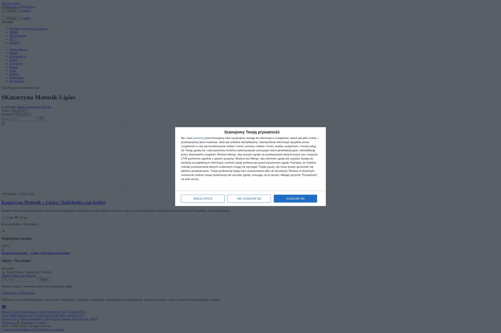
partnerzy (199, 138)
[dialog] (250, 166)
